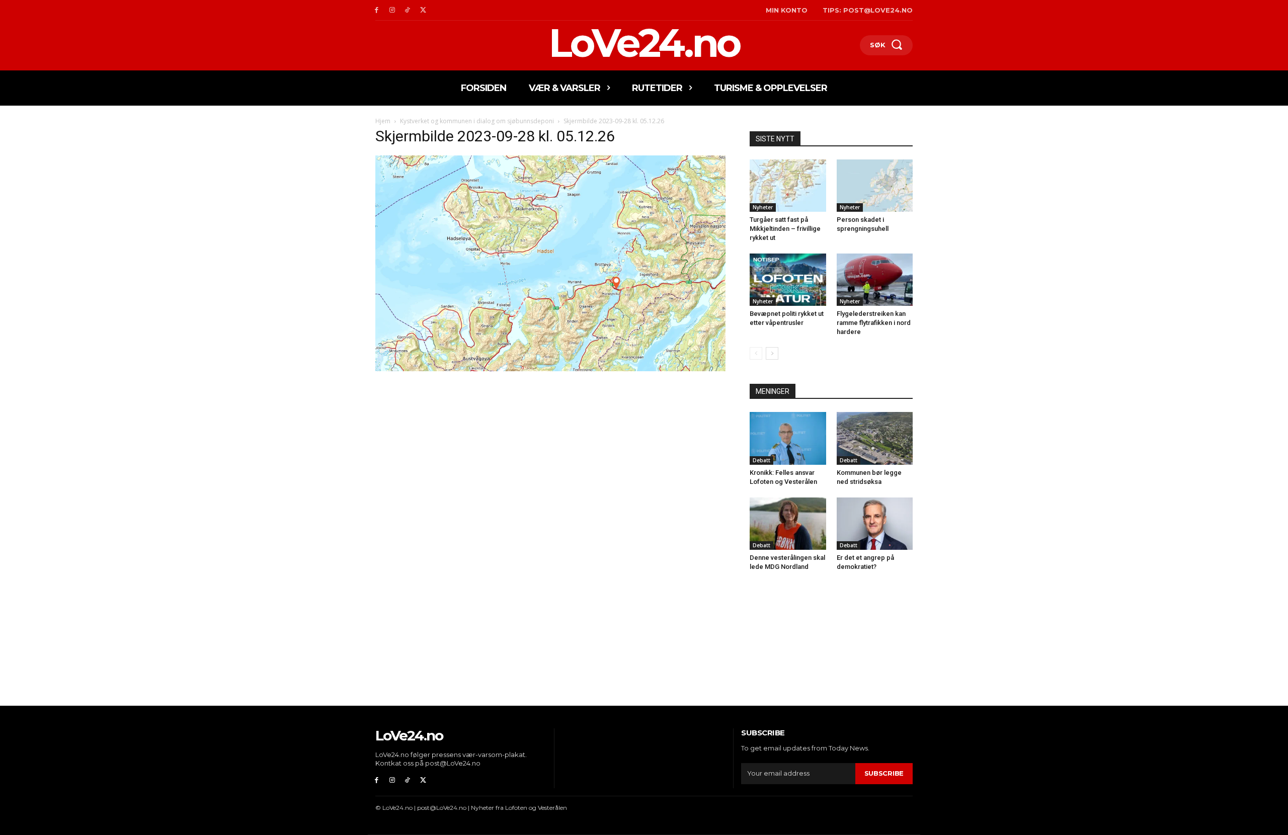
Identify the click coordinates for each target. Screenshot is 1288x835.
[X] (423, 10)
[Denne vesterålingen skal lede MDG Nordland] (788, 523)
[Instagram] (392, 10)
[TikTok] (408, 10)
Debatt (761, 460)
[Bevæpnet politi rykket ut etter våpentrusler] (788, 280)
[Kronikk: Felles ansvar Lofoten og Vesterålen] (788, 438)
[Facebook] (376, 10)
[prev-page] (756, 353)
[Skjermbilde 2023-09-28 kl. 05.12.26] (550, 368)
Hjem (382, 121)
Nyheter (763, 207)
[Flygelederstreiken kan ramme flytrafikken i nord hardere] (875, 280)
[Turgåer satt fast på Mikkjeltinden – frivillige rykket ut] (788, 185)
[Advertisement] (550, 448)
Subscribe (884, 773)
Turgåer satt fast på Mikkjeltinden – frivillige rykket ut (785, 228)
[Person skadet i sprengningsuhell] (875, 185)
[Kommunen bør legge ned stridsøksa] (875, 438)
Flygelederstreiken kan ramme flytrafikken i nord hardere (874, 323)
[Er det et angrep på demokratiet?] (875, 523)
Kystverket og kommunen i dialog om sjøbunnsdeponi (477, 121)
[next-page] (772, 353)
